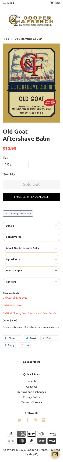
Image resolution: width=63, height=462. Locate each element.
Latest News (31, 361)
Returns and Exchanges (31, 391)
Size (5, 157)
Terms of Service (31, 402)
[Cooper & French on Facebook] (27, 420)
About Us (31, 386)
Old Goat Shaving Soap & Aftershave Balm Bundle (30, 313)
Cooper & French (37, 449)
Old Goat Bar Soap (12, 305)
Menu (10, 3)
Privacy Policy (31, 397)
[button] (31, 197)
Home (6, 38)
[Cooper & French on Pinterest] (35, 420)
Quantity (9, 174)
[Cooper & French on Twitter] (19, 420)
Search (31, 381)
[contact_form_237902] (55, 454)
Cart (57, 3)
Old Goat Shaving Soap (15, 297)
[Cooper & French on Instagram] (44, 420)
